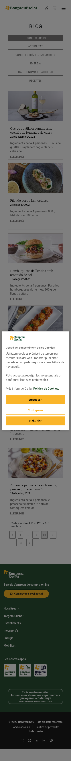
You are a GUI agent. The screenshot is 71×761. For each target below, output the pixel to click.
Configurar (35, 410)
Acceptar (35, 400)
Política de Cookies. (46, 389)
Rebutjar (35, 421)
